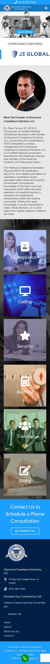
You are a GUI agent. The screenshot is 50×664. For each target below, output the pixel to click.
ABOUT (8, 627)
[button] (46, 8)
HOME (7, 622)
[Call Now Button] (25, 658)
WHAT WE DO (11, 631)
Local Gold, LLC (31, 658)
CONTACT (9, 635)
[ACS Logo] (17, 7)
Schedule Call (14, 614)
